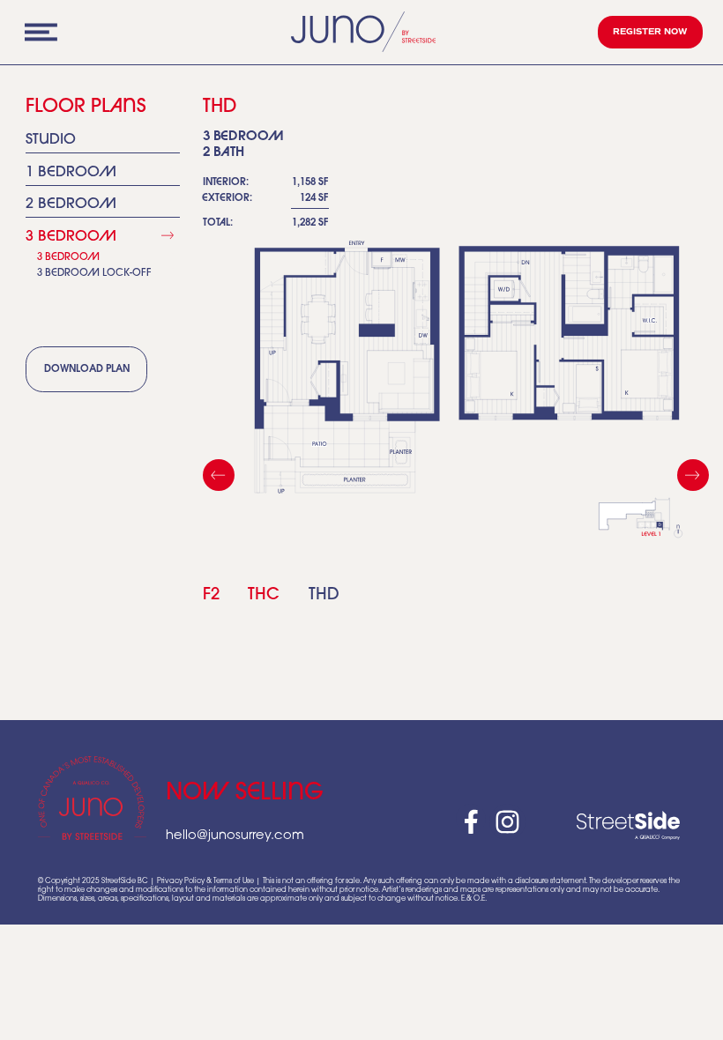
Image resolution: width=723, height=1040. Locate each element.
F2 (211, 595)
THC (264, 595)
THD (324, 595)
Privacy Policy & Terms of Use (205, 881)
